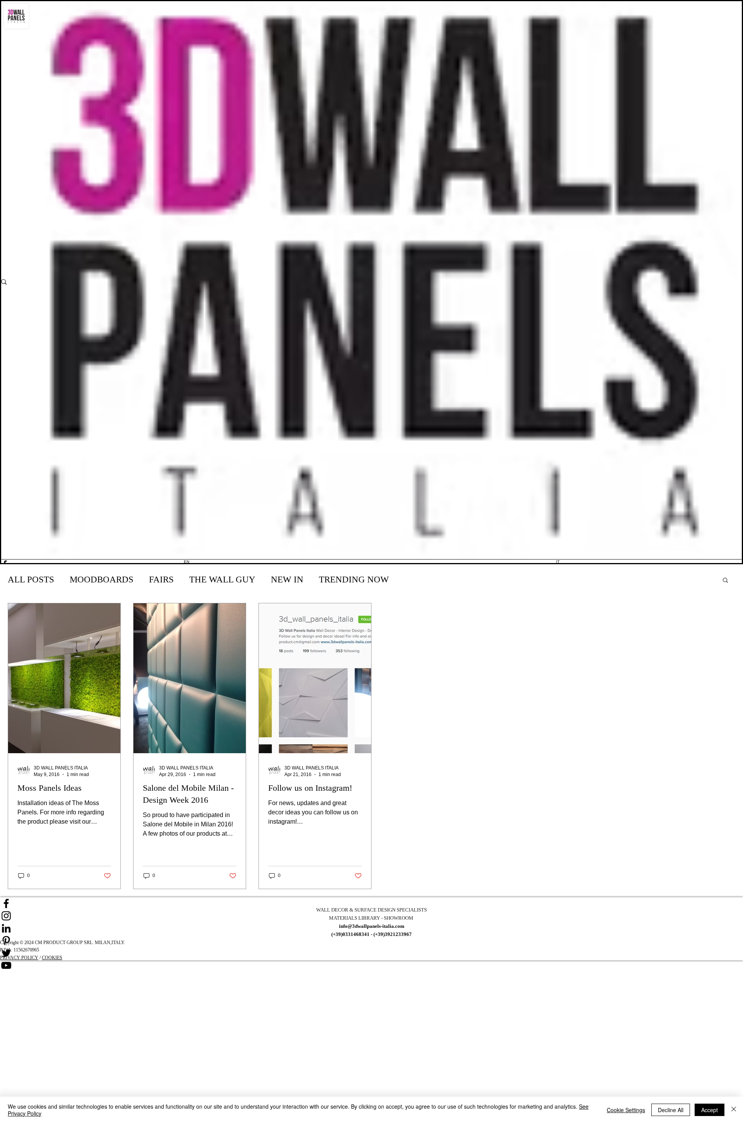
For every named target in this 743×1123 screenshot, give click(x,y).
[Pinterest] (371, 940)
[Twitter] (371, 953)
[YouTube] (371, 965)
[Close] (733, 1110)
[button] (725, 581)
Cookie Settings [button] (626, 1110)
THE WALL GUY (222, 579)
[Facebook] (371, 903)
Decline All (670, 1110)
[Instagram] (371, 916)
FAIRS (161, 579)
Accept (709, 1110)
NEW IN (287, 579)
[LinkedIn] (371, 928)
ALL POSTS (31, 579)
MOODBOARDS (102, 579)
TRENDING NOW (354, 579)
